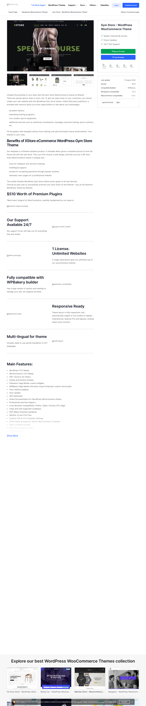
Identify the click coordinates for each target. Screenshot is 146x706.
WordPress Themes (56, 5)
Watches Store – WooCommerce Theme (89, 692)
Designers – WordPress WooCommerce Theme (123, 692)
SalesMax (104, 5)
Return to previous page (130, 12)
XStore (93, 5)
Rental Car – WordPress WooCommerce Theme (56, 692)
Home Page (12, 12)
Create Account (131, 5)
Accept (124, 702)
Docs (82, 5)
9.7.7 (134, 84)
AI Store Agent (39, 5)
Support (71, 5)
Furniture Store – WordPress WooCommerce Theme (22, 692)
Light (118, 102)
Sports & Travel (107, 102)
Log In (116, 5)
